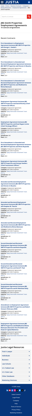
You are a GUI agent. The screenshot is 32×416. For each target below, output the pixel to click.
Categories (26, 6)
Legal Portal (16, 397)
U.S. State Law (7, 372)
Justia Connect (16, 394)
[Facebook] (12, 390)
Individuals (6, 356)
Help (16, 403)
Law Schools (6, 364)
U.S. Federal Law (8, 368)
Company (16, 400)
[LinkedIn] (7, 390)
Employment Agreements (19, 7)
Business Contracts (16, 6)
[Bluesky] (20, 390)
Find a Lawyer (7, 351)
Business (5, 360)
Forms (7, 6)
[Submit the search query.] (29, 17)
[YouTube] (10, 390)
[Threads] (17, 390)
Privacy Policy (16, 409)
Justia (2, 6)
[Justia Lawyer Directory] (25, 390)
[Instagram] (15, 390)
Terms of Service (16, 406)
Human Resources (6, 7)
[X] (22, 390)
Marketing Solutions (9, 380)
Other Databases (8, 376)
